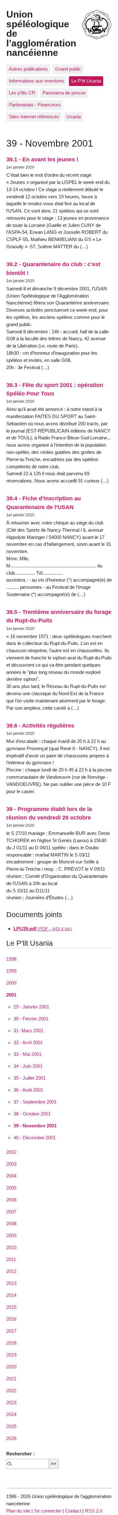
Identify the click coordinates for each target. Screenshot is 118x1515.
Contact (73, 1510)
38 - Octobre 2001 (32, 1113)
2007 (11, 1211)
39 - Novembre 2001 (35, 1125)
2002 (11, 1152)
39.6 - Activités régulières (40, 725)
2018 (11, 1343)
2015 (11, 1307)
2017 (11, 1331)
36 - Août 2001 (28, 1090)
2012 (11, 1271)
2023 (11, 1402)
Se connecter (47, 1510)
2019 (11, 1354)
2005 (11, 1187)
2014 (11, 1295)
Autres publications (28, 69)
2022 (11, 1390)
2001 (11, 994)
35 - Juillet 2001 (30, 1078)
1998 (11, 959)
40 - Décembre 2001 (35, 1137)
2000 (11, 983)
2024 (11, 1414)
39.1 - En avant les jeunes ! (42, 159)
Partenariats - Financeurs (35, 104)
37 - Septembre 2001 (35, 1101)
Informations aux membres (36, 80)
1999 (11, 971)
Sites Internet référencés (34, 116)
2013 (11, 1283)
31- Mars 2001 (28, 1030)
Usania (73, 116)
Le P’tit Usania (86, 80)
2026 (11, 1438)
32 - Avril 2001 (28, 1042)
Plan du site (18, 1510)
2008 (11, 1223)
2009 (11, 1235)
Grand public (68, 69)
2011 (11, 1259)
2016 (11, 1319)
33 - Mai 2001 (28, 1054)
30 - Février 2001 (31, 1018)
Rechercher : (20, 1453)
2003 (11, 1164)
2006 (11, 1199)
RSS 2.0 (93, 1510)
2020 (11, 1366)
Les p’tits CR (22, 92)
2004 (11, 1176)
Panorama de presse (64, 92)
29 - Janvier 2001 (31, 1006)
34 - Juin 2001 (28, 1066)
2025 (11, 1426)
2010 (11, 1247)
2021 (11, 1378)
